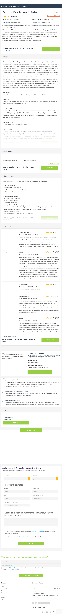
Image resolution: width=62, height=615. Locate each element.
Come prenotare (5, 590)
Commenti (40, 1)
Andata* (7, 476)
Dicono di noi (4, 595)
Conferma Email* (38, 495)
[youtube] (45, 603)
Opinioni (3, 593)
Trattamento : (36, 22)
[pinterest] (42, 603)
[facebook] (33, 603)
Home (37, 6)
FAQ (47, 1)
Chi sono (31, 1)
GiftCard (3, 597)
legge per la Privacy (37, 531)
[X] (36, 603)
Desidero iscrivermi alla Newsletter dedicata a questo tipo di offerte (24, 536)
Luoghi (53, 1)
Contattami (40, 372)
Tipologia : (5, 19)
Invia (31, 543)
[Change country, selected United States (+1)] (5, 505)
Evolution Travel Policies (7, 588)
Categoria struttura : (9, 22)
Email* (6, 495)
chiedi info (31, 430)
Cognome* (35, 488)
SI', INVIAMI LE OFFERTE (31, 575)
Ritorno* (35, 476)
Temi (59, 1)
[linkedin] (39, 603)
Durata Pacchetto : (38, 19)
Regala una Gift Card (53, 16)
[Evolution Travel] (7, 2)
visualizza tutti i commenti (9, 336)
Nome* (6, 488)
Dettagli (16, 423)
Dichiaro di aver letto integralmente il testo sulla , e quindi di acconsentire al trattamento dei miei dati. (30, 532)
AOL (2, 599)
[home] (7, 612)
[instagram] (48, 603)
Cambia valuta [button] (53, 164)
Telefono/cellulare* (11, 502)
